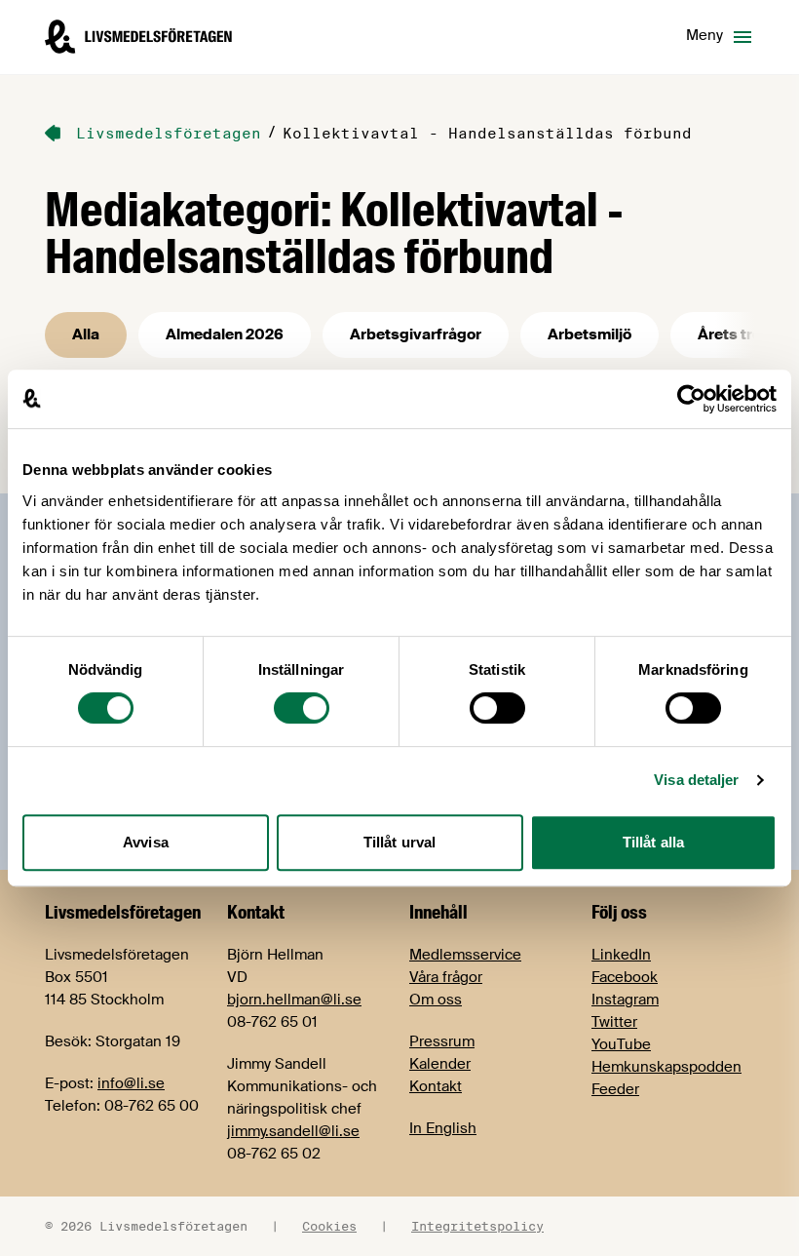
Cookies (329, 1226)
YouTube (621, 1044)
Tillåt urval (399, 842)
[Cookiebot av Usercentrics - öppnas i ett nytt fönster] (691, 398)
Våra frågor (445, 977)
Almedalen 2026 (225, 334)
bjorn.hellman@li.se (294, 999)
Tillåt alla (653, 842)
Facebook (624, 977)
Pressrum (442, 1041)
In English (442, 1128)
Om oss (435, 999)
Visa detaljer (696, 779)
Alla (85, 334)
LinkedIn (621, 954)
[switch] (301, 708)
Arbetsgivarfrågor (415, 334)
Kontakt (435, 1086)
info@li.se (131, 1083)
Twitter (614, 1022)
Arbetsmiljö (589, 334)
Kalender (440, 1064)
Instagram (625, 999)
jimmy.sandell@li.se (293, 1131)
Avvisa (146, 842)
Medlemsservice (465, 954)
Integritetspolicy (477, 1226)
